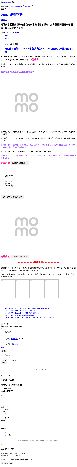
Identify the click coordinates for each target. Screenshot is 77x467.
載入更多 (4, 351)
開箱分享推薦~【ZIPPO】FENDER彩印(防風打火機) (22, 311)
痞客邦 (13, 339)
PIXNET (24, 441)
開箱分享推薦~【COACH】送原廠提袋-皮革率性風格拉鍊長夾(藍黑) (27, 308)
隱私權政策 (49, 441)
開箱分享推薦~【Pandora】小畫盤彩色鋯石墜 (19, 315)
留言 (16, 339)
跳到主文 (4, 20)
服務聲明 (56, 441)
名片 (6, 41)
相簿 (6, 36)
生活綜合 (16, 32)
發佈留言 (4, 362)
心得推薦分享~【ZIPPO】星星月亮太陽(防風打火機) (22, 313)
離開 (11, 463)
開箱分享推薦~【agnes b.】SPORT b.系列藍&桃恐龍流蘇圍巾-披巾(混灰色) (29, 317)
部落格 (7, 38)
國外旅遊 (15, 344)
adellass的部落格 (12, 14)
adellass (3, 328)
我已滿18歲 (5, 463)
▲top (2, 347)
